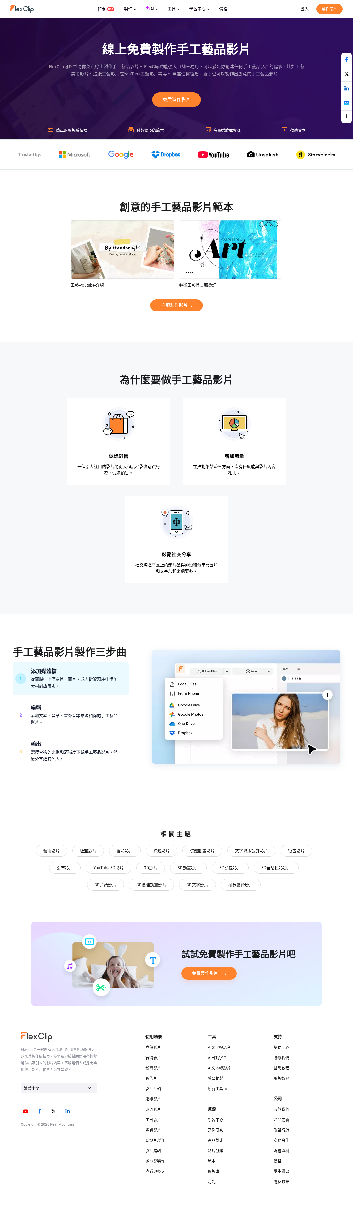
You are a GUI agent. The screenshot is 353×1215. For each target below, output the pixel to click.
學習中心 (197, 8)
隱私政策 (281, 1181)
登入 (305, 9)
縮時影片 (125, 850)
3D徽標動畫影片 (151, 884)
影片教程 (281, 1078)
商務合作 (281, 1140)
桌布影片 (65, 867)
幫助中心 (281, 1047)
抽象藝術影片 (240, 884)
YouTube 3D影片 (108, 867)
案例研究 (215, 1130)
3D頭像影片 (230, 867)
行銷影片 (153, 1057)
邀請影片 (153, 1130)
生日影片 (153, 1119)
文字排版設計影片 (251, 850)
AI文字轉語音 (219, 1047)
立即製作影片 (174, 305)
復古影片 (296, 850)
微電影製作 (155, 1161)
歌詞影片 (153, 1109)
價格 (223, 8)
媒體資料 (281, 1150)
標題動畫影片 (202, 850)
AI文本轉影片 (219, 1068)
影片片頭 (153, 1088)
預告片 (151, 1078)
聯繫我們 (281, 1057)
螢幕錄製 (215, 1078)
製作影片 (329, 9)
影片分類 (215, 1150)
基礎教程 (281, 1068)
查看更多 (153, 1171)
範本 (101, 9)
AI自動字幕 (217, 1057)
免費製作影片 (176, 99)
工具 (171, 8)
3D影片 (150, 867)
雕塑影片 (88, 850)
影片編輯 (153, 1150)
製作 (128, 8)
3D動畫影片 (188, 867)
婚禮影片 (153, 1099)
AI (152, 8)
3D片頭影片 (105, 884)
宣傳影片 (153, 1047)
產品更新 (281, 1119)
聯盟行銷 (281, 1130)
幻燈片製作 (155, 1140)
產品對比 (215, 1140)
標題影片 (161, 850)
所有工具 (215, 1088)
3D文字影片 (197, 884)
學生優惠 (281, 1171)
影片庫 (213, 1171)
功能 (212, 1181)
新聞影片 (153, 1068)
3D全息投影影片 (276, 867)
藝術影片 (51, 850)
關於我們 (281, 1109)
